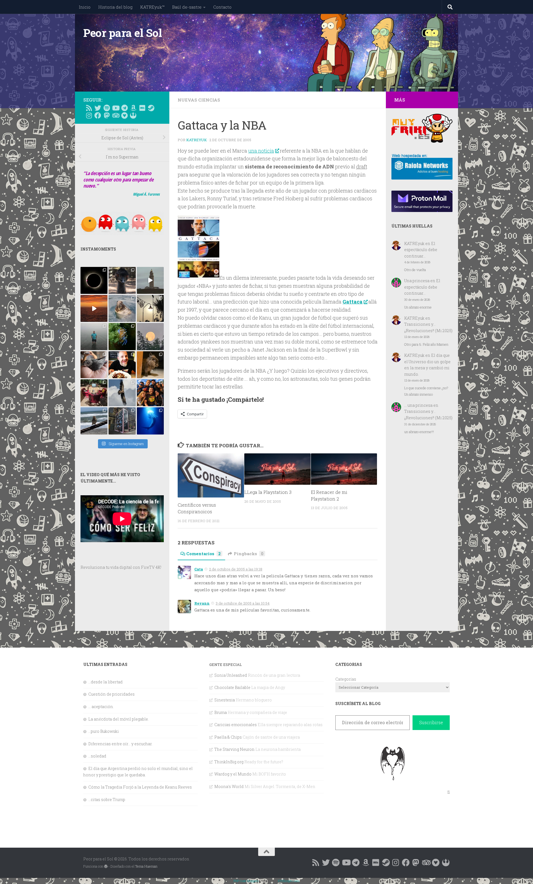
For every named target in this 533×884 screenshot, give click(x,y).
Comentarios (203, 553)
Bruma (220, 712)
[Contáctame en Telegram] (124, 108)
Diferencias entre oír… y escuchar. (120, 743)
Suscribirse (431, 722)
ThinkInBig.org (228, 761)
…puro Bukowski (103, 731)
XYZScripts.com (289, 881)
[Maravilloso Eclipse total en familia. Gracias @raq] (94, 280)
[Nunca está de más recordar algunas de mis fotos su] (150, 420)
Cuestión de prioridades (111, 694)
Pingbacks (248, 553)
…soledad (97, 756)
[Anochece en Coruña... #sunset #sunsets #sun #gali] (94, 308)
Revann (202, 603)
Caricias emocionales (235, 724)
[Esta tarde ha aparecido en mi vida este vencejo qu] (94, 364)
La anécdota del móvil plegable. (118, 719)
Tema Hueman (146, 866)
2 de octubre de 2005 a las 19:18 (235, 569)
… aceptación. (101, 706)
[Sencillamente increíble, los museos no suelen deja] (122, 420)
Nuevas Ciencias (199, 100)
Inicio (84, 7)
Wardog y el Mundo (233, 774)
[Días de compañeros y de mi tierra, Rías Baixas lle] (94, 392)
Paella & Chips (228, 737)
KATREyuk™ (152, 7)
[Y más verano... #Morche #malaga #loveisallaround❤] (150, 308)
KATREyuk (196, 139)
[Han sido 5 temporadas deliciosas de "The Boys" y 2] (150, 392)
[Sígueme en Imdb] (142, 108)
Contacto (222, 7)
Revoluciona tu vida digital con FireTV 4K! (121, 567)
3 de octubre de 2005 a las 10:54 (243, 603)
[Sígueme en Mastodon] (106, 115)
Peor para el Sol (122, 33)
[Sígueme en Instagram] (89, 115)
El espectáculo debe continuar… (420, 250)
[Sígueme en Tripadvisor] (115, 115)
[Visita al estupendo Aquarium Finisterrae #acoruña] (122, 308)
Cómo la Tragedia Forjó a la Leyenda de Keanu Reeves (140, 787)
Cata (198, 569)
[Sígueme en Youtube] (115, 108)
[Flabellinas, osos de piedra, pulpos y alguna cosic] (122, 336)
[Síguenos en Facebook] (97, 115)
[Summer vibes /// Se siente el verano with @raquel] (94, 336)
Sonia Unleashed (230, 675)
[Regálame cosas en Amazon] (133, 108)
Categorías (345, 679)
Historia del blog (115, 7)
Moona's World (229, 786)
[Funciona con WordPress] (105, 866)
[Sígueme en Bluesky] (97, 108)
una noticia (261, 150)
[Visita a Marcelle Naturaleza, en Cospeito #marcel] (122, 280)
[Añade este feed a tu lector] (89, 108)
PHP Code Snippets (246, 881)
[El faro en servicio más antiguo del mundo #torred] (150, 280)
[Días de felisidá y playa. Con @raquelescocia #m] (94, 420)
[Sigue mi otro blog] (133, 115)
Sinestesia (224, 700)
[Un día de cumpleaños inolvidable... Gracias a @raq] (122, 392)
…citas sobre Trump (106, 799)
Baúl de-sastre (187, 7)
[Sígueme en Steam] (151, 108)
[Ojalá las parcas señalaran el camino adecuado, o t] (150, 336)
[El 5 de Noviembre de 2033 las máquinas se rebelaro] (122, 364)
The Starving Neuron (234, 749)
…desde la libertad (105, 682)
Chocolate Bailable (232, 687)
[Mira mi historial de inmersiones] (124, 115)
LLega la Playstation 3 (267, 492)
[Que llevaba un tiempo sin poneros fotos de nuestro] (150, 364)
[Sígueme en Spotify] (106, 108)
